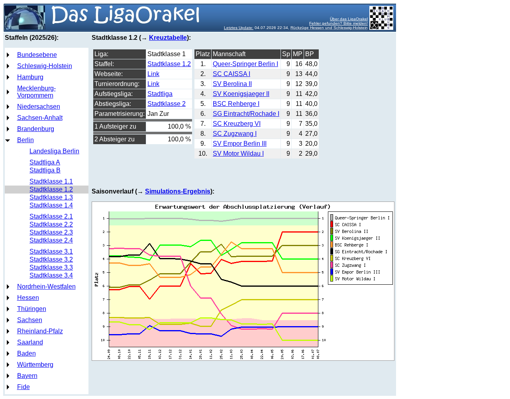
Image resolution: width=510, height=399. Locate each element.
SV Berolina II (232, 83)
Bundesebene (37, 54)
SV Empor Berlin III (240, 143)
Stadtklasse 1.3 (51, 197)
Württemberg (35, 364)
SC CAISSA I (231, 73)
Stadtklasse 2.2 (51, 224)
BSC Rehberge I (236, 103)
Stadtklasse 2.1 (51, 216)
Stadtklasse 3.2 (51, 259)
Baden (26, 353)
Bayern (27, 375)
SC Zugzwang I (235, 133)
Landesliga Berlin (54, 151)
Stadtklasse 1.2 (51, 189)
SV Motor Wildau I (238, 153)
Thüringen (31, 308)
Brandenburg (35, 128)
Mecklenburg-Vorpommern (36, 92)
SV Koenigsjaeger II (241, 93)
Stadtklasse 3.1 (51, 251)
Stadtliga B (45, 170)
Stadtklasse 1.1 (51, 181)
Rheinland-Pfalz (40, 331)
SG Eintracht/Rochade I (246, 113)
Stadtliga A (44, 162)
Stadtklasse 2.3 (51, 232)
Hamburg (30, 77)
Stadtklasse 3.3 (51, 267)
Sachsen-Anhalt (40, 117)
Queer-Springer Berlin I (245, 64)
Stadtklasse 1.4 (51, 205)
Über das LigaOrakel (349, 19)
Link (153, 73)
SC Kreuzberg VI (237, 123)
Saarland (30, 342)
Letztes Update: (238, 27)
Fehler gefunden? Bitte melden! (338, 23)
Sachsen (29, 320)
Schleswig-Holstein (44, 66)
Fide (23, 386)
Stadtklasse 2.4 (51, 240)
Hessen (28, 297)
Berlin (25, 140)
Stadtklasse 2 (166, 103)
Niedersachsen (38, 106)
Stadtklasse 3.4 (51, 275)
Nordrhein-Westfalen (46, 286)
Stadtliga (160, 93)
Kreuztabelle (168, 37)
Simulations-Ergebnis (177, 191)
